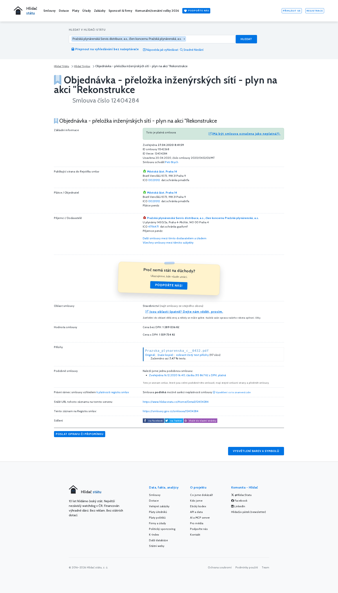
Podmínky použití (247, 567)
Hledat (246, 39)
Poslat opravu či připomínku (79, 434)
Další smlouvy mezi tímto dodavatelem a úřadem (175, 238)
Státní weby (157, 546)
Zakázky (100, 11)
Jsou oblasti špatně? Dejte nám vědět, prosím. (186, 311)
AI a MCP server (200, 517)
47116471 (153, 226)
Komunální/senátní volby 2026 (157, 11)
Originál (150, 355)
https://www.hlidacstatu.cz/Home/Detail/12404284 (176, 402)
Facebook (240, 500)
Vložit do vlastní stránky (202, 420)
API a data (196, 512)
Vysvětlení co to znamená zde (233, 392)
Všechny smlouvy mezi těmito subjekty (168, 242)
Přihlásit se (292, 10)
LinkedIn (239, 506)
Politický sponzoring (162, 529)
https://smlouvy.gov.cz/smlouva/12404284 (171, 411)
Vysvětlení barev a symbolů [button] (256, 451)
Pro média (196, 523)
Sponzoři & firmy (120, 11)
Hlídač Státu (61, 66)
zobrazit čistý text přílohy (192, 355)
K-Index (154, 534)
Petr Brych (171, 162)
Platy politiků (157, 517)
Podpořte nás (198, 10)
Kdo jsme (196, 500)
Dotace (64, 11)
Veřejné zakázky (159, 506)
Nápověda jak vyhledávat (162, 50)
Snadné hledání (193, 50)
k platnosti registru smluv (113, 392)
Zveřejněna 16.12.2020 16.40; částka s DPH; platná (187, 375)
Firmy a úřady (157, 523)
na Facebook (155, 420)
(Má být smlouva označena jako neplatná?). (246, 134)
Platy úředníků (158, 512)
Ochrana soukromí (220, 567)
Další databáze (158, 540)
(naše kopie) (165, 355)
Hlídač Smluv (82, 66)
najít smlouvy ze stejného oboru (182, 306)
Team (265, 567)
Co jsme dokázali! (201, 495)
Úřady (86, 11)
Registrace (315, 10)
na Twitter (176, 420)
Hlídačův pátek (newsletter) (248, 512)
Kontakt (195, 534)
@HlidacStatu (243, 495)
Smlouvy (49, 11)
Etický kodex (198, 506)
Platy (75, 11)
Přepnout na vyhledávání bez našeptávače (107, 49)
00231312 (154, 180)
